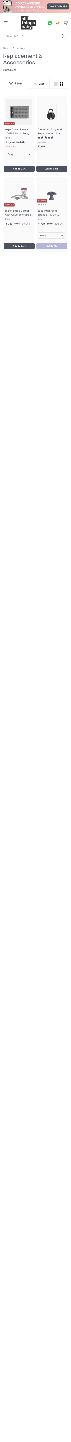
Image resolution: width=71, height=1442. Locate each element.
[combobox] (35, 36)
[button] (46, 137)
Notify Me (51, 246)
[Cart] (65, 23)
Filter (18, 83)
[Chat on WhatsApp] (50, 23)
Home (6, 48)
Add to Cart (19, 169)
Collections (19, 48)
